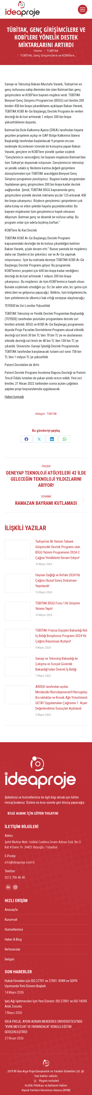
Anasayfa (11, 910)
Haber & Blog (13, 939)
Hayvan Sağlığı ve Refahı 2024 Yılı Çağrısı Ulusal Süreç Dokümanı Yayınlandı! (57, 580)
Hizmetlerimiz (14, 929)
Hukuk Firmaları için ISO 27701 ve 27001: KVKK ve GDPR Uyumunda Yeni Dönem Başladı (41, 983)
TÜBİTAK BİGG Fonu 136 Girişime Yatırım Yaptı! (57, 606)
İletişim (9, 959)
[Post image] (18, 549)
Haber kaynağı (14, 397)
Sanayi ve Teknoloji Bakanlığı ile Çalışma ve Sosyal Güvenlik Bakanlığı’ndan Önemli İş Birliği (56, 664)
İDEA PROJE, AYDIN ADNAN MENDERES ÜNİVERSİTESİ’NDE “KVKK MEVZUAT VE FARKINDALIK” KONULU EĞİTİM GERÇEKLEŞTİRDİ (44, 1027)
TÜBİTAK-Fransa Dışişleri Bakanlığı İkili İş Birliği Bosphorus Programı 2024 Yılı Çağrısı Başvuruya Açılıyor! (61, 635)
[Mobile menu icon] (82, 9)
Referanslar (12, 949)
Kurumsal (11, 919)
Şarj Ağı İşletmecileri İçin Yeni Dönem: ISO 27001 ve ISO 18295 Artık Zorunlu (46, 1003)
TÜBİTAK (51, 413)
